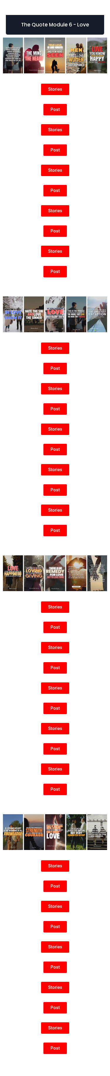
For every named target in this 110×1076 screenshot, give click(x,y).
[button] (55, 25)
